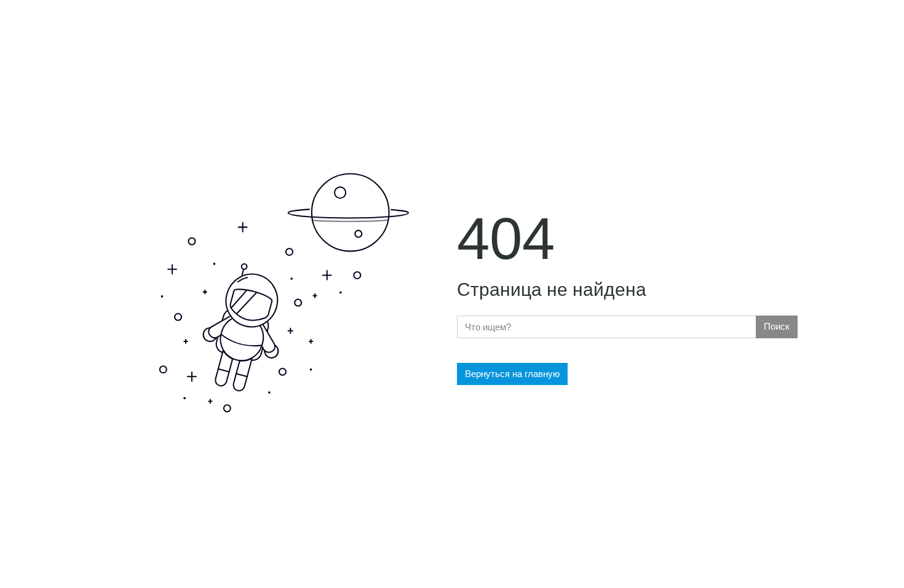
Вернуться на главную (512, 373)
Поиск (777, 326)
